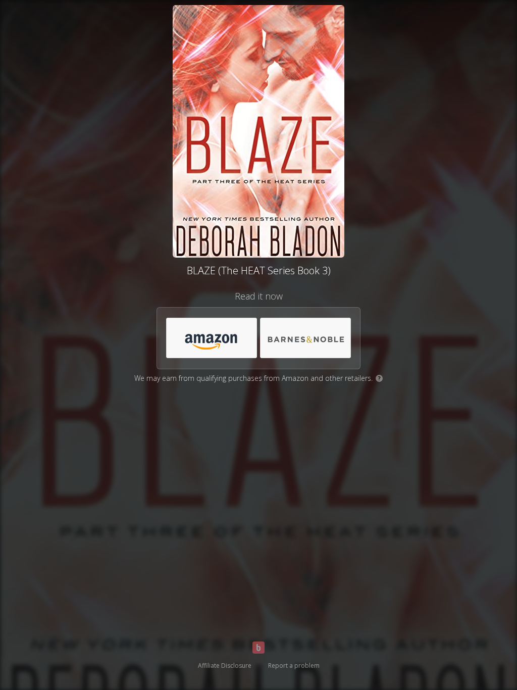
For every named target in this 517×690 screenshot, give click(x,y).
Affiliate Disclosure (224, 665)
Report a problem (294, 665)
